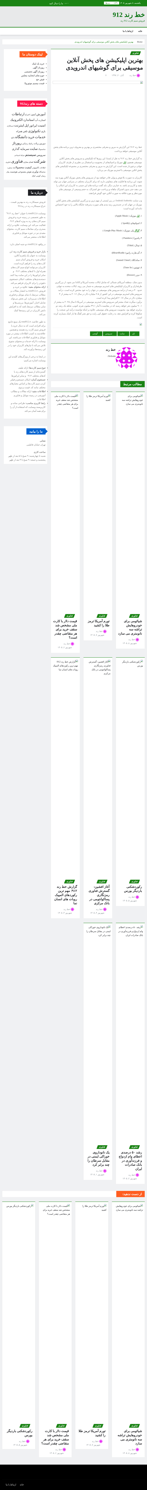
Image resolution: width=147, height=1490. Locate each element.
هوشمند (13, 172)
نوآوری (35, 171)
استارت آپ (40, 120)
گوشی (95, 334)
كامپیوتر (35, 168)
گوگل (137, 230)
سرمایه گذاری (20, 148)
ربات (36, 143)
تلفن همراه (22, 131)
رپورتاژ (17, 143)
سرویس (108, 334)
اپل (124, 162)
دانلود (13, 138)
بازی (43, 131)
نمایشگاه (42, 172)
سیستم (30, 155)
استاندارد (28, 120)
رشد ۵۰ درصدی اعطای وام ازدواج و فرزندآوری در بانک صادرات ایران (130, 1161)
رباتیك (30, 144)
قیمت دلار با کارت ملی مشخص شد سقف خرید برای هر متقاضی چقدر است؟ (65, 629)
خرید (31, 137)
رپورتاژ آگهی (38, 67)
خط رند (132, 75)
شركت (40, 161)
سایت (122, 334)
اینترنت (19, 125)
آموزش (41, 114)
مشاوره (9, 168)
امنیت (42, 125)
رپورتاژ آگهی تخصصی (34, 71)
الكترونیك (16, 120)
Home (140, 42)
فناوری (17, 161)
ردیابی (25, 143)
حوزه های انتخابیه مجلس (32, 75)
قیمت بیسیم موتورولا (34, 83)
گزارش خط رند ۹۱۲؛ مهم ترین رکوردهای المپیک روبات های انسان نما (65, 895)
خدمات (40, 137)
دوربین (42, 143)
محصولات (18, 167)
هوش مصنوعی (24, 171)
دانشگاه (21, 137)
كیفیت (28, 167)
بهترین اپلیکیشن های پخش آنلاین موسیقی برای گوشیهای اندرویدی (104, 42)
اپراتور (33, 125)
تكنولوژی (34, 131)
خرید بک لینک (38, 63)
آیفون (33, 114)
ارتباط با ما (128, 31)
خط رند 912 (129, 14)
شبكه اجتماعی (19, 155)
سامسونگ (42, 149)
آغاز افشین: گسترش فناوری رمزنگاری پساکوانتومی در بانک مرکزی (99, 895)
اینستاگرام (10, 126)
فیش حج (40, 79)
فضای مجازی (28, 162)
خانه (140, 31)
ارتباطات (18, 114)
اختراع (27, 114)
